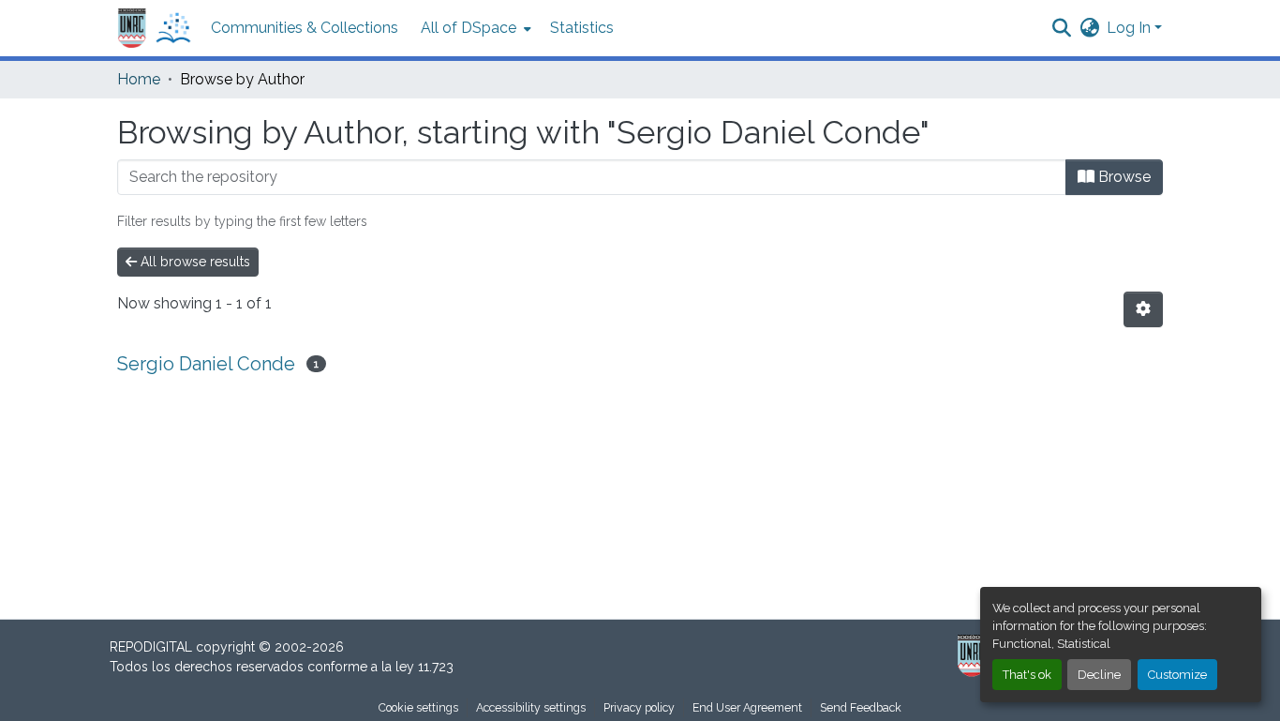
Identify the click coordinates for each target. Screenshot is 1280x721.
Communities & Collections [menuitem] (304, 28)
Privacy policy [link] (639, 707)
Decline (1099, 675)
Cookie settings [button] (418, 707)
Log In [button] (1130, 28)
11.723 (436, 666)
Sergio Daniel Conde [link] (206, 364)
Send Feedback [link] (860, 707)
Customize (1177, 675)
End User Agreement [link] (747, 707)
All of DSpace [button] (468, 28)
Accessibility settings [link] (531, 707)
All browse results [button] (193, 261)
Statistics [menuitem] (582, 28)
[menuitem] (474, 28)
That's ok (1027, 675)
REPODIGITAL (153, 646)
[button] (154, 28)
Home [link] (138, 79)
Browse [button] (1122, 177)
